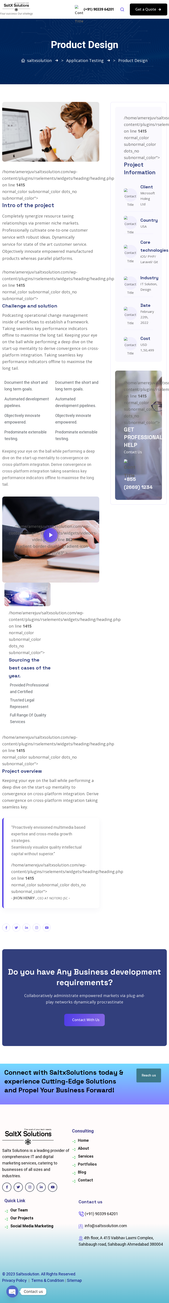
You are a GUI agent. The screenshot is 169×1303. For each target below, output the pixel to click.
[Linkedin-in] (41, 1187)
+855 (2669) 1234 (138, 483)
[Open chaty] (12, 1291)
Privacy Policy (14, 1280)
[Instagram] (36, 928)
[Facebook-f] (6, 928)
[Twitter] (16, 928)
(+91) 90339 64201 (99, 9)
